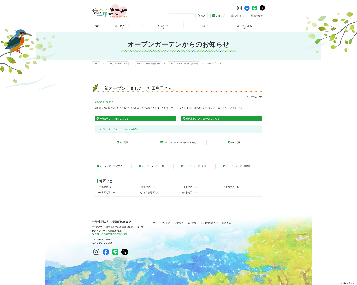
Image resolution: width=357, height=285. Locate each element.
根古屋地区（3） (107, 192)
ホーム (96, 63)
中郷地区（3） (106, 187)
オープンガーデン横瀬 (110, 11)
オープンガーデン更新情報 (148, 63)
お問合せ (258, 16)
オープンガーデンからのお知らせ (183, 63)
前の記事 (124, 142)
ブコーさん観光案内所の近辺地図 (111, 234)
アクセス (239, 16)
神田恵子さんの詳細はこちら (113, 118)
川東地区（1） (190, 187)
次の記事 (235, 142)
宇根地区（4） (148, 187)
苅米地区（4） (190, 192)
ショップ (220, 16)
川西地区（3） (232, 187)
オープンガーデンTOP (111, 166)
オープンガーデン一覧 (153, 166)
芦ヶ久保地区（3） (150, 192)
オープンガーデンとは (195, 166)
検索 (203, 16)
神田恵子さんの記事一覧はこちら (202, 118)
